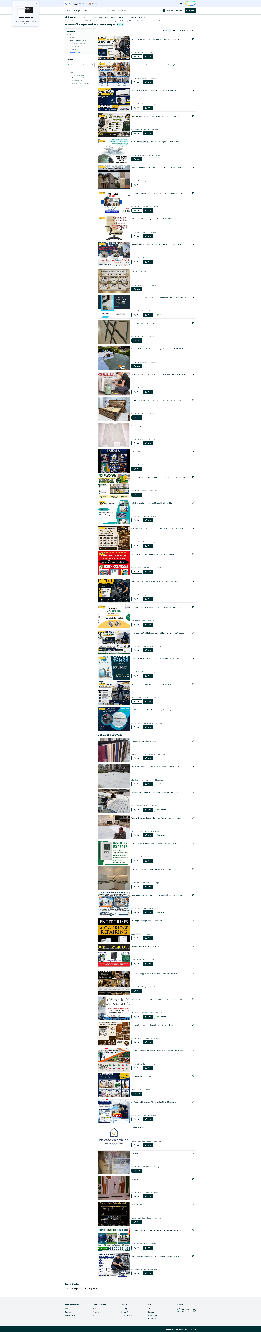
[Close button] (37, 3)
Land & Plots (142, 17)
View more (73, 52)
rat (67, 1285)
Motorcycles (103, 17)
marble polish (76, 1285)
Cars (95, 17)
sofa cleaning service (90, 1285)
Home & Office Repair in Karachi (90, 21)
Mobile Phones (85, 17)
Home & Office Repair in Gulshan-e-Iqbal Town (119, 21)
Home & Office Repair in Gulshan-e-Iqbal (150, 21)
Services (74, 21)
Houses (113, 17)
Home (67, 21)
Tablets (133, 17)
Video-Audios (123, 17)
